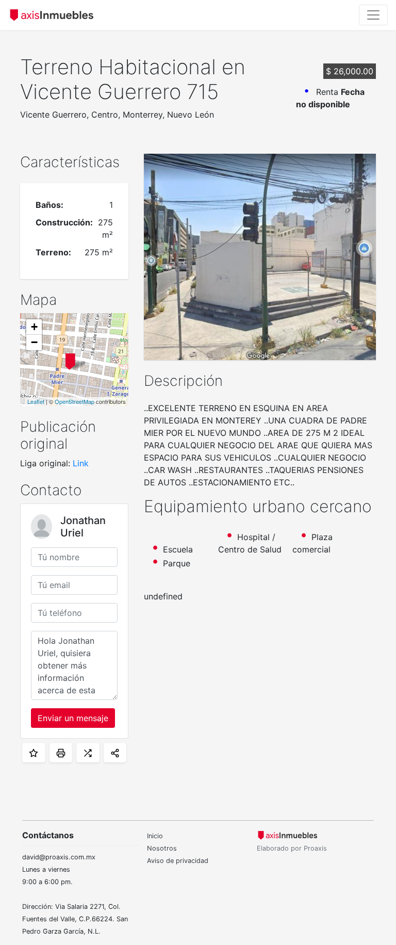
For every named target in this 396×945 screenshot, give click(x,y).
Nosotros (162, 848)
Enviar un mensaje (73, 718)
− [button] (34, 342)
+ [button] (34, 326)
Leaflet (35, 401)
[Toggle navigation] (373, 15)
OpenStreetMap (74, 401)
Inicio (155, 836)
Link (81, 463)
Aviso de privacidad (177, 861)
